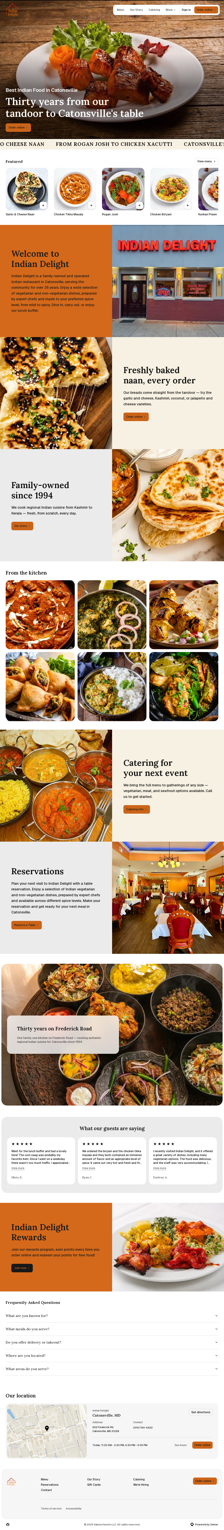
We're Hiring (141, 1485)
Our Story (136, 10)
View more (17, 1168)
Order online (202, 1445)
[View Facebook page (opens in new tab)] (8, 1524)
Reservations (50, 1485)
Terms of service (51, 1508)
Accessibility (74, 1508)
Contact (46, 1490)
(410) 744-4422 (143, 1427)
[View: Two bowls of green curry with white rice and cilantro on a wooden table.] (112, 686)
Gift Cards (94, 1485)
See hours (181, 1445)
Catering (154, 10)
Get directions (200, 1412)
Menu (120, 10)
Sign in (186, 10)
